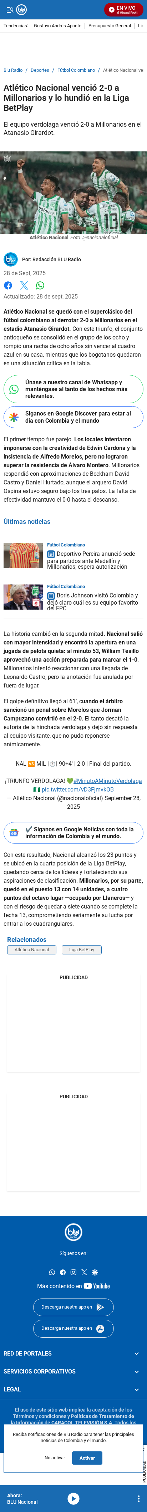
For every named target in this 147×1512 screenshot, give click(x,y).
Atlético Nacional (32, 949)
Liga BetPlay (81, 949)
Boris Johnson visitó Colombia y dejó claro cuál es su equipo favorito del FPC (92, 602)
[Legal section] (136, 1390)
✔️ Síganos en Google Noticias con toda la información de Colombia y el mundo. (79, 833)
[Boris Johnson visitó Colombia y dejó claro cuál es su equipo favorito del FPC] (23, 597)
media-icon (73, 1499)
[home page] (73, 1232)
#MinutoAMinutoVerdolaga (108, 781)
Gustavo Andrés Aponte (57, 26)
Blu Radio (13, 70)
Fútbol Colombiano (76, 70)
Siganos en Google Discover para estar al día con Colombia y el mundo (78, 417)
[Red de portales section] (136, 1354)
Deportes (40, 70)
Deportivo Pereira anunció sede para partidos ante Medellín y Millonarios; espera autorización (91, 560)
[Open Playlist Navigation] (139, 1498)
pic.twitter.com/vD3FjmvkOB (78, 789)
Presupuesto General (109, 26)
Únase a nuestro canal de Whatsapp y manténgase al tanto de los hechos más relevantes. (76, 389)
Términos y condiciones (39, 1416)
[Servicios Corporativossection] (136, 1371)
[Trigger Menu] (10, 9)
